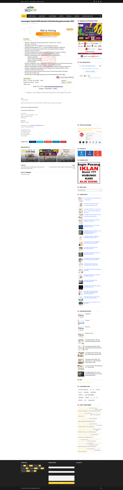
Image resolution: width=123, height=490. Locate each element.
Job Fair (80, 392)
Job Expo (98, 389)
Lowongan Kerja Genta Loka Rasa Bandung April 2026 (29, 158)
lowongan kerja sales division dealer (87, 420)
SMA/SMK (76, 16)
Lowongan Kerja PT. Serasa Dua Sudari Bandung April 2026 (91, 237)
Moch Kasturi (81, 413)
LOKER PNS (81, 395)
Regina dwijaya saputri (83, 418)
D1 (90, 389)
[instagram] (94, 1)
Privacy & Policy (40, 1)
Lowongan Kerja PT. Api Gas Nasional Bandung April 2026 (91, 264)
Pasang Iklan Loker (87, 16)
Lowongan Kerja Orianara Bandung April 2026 (92, 270)
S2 (94, 397)
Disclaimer (32, 1)
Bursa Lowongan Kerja (83, 389)
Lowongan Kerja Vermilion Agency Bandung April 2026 (92, 286)
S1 (37, 23)
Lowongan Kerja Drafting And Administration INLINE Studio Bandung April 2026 (91, 292)
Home (22, 1)
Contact (87, 320)
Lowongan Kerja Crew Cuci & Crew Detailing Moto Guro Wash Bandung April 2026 (92, 232)
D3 (40, 151)
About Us (27, 1)
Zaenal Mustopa (82, 443)
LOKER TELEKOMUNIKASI (89, 395)
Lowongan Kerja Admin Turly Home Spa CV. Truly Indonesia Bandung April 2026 (92, 210)
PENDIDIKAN (81, 397)
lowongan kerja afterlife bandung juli (87, 425)
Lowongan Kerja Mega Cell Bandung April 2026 (90, 281)
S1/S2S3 (61, 16)
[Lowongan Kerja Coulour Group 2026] (90, 58)
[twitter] (98, 1)
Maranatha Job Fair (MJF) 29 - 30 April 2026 (48, 158)
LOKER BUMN (93, 392)
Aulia (79, 439)
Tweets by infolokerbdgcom (85, 382)
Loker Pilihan (31, 16)
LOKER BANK (86, 392)
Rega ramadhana (82, 448)
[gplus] (101, 1)
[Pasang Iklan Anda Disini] (89, 183)
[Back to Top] (101, 488)
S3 (96, 397)
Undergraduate (91, 400)
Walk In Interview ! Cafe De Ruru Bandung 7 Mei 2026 (92, 220)
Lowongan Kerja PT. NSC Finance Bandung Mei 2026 (92, 226)
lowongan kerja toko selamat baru (86, 430)
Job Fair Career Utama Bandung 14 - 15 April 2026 (65, 158)
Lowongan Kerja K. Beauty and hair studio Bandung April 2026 (93, 353)
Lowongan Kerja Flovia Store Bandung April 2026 (91, 248)
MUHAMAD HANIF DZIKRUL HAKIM (85, 429)
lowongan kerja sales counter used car (88, 436)
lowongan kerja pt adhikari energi (86, 409)
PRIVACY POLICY (89, 333)
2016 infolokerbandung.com (33, 488)
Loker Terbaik (52, 16)
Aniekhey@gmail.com (83, 408)
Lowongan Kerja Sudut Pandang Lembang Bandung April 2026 (92, 259)
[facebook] (96, 1)
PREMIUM (35, 23)
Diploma (68, 16)
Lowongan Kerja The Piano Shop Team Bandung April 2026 (92, 297)
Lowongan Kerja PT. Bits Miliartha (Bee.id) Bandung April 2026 (92, 242)
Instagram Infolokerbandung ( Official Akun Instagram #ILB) (89, 129)
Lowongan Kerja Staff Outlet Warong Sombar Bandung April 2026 (93, 348)
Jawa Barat (42, 16)
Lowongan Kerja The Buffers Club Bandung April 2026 (92, 253)
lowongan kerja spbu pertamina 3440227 (89, 449)
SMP (85, 400)
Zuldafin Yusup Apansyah (84, 434)
